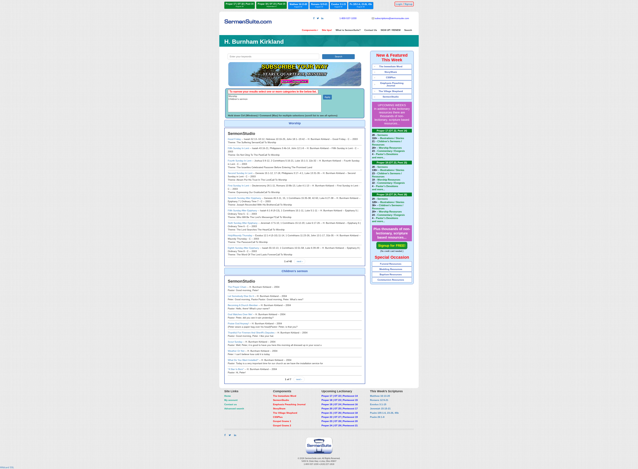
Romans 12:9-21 (319, 5)
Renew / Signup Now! (295, 81)
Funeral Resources (390, 263)
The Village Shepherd (391, 91)
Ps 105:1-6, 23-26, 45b (361, 5)
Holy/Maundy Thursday (240, 235)
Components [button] (309, 30)
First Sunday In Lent (238, 185)
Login (399, 4)
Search (408, 30)
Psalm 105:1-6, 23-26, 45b (384, 413)
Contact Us (370, 30)
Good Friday (234, 139)
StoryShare (390, 72)
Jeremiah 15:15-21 (380, 408)
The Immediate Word (390, 66)
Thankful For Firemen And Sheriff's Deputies (251, 332)
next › (300, 261)
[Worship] (274, 96)
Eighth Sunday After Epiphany (243, 248)
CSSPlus (391, 77)
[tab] (392, 66)
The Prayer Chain (237, 287)
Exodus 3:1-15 (338, 5)
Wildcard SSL (7, 467)
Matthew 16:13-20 (298, 5)
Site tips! (327, 30)
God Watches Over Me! (240, 314)
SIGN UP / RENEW (391, 30)
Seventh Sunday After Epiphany (244, 198)
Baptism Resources (391, 274)
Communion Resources (390, 279)
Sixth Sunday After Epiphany (243, 223)
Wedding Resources (390, 269)
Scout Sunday (235, 341)
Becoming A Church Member (243, 305)
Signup (408, 4)
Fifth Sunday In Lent (238, 148)
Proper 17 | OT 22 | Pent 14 (239, 5)
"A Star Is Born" (236, 369)
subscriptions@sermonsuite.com (392, 18)
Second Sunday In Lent (240, 173)
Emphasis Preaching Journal (392, 84)
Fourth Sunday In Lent (239, 160)
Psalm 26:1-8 (377, 417)
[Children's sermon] (274, 99)
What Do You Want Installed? (243, 360)
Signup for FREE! (392, 245)
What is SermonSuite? (348, 30)
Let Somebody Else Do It (241, 296)
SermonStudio (391, 96)
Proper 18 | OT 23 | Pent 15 (271, 5)
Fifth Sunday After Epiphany (242, 210)
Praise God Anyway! (238, 323)
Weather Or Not (236, 351)
